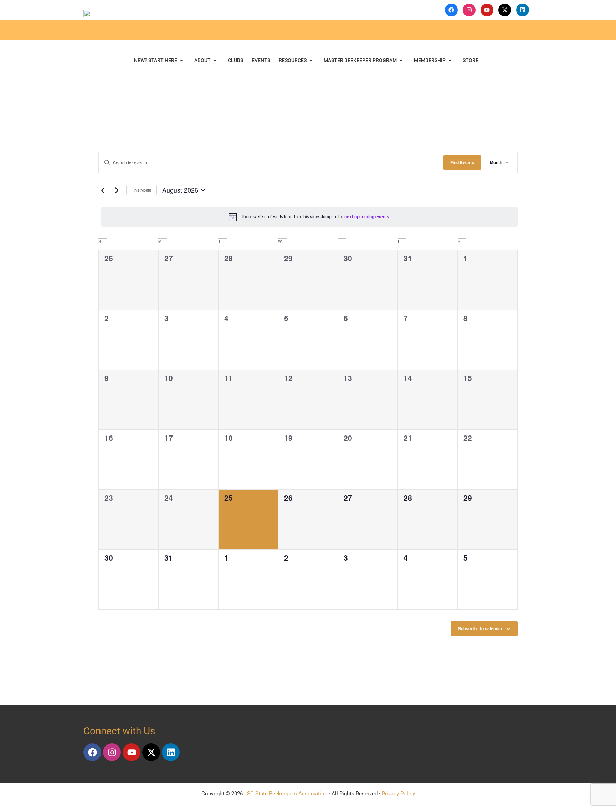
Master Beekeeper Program (360, 60)
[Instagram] (112, 752)
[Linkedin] (171, 752)
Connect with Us (119, 731)
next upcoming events (366, 216)
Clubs (235, 60)
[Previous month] (102, 190)
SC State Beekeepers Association (287, 793)
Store (470, 60)
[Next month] (116, 190)
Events (261, 60)
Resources (293, 60)
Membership (430, 60)
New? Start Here (155, 60)
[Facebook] (92, 752)
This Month (141, 190)
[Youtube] (131, 752)
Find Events (462, 162)
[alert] (309, 217)
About (202, 60)
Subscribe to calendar (480, 628)
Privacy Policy (398, 793)
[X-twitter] (151, 752)
